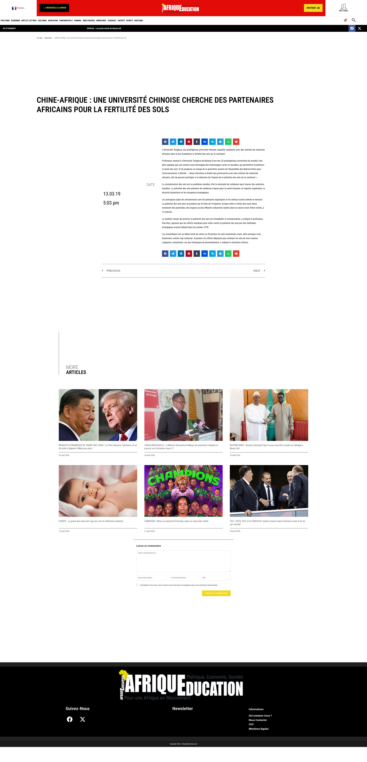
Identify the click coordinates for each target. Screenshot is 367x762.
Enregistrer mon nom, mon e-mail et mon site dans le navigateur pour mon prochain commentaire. (179, 585)
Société (121, 20)
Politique (5, 20)
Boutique (138, 20)
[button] (54, 8)
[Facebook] (352, 28)
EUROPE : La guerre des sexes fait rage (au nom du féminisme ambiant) (91, 521)
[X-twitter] (359, 28)
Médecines (101, 20)
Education (53, 20)
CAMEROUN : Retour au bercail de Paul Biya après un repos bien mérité (176, 521)
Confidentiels (66, 20)
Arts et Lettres (29, 20)
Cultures (42, 20)
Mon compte (343, 11)
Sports (129, 20)
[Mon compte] (343, 6)
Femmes (77, 20)
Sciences (112, 20)
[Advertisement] (183, 64)
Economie (15, 20)
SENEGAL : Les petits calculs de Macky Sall (104, 28)
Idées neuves (89, 20)
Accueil (39, 38)
